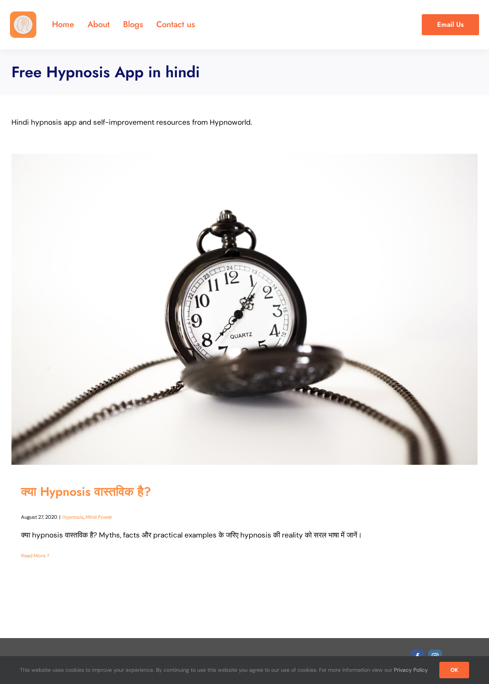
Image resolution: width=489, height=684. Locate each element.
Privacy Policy (411, 669)
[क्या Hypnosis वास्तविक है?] (244, 309)
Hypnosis (73, 517)
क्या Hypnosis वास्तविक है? (86, 491)
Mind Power (99, 517)
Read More (33, 555)
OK (454, 670)
